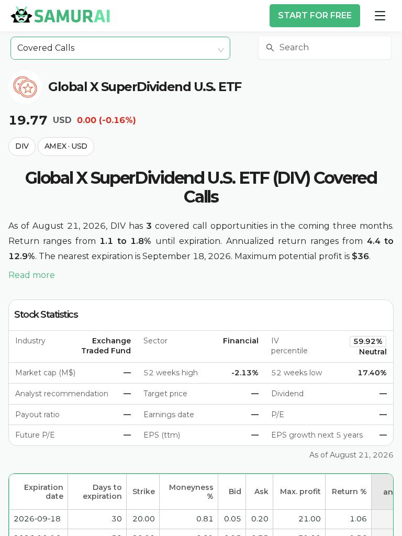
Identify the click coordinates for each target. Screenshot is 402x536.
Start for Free (315, 15)
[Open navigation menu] (380, 15)
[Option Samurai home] (60, 14)
